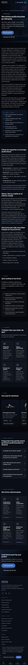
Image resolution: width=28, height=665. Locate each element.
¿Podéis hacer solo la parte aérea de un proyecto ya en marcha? (12, 456)
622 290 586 (20, 2)
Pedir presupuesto (7, 32)
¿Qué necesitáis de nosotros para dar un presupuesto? (13, 475)
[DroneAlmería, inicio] (4, 2)
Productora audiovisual (6, 609)
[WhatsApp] (2, 593)
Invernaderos (4, 630)
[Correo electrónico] (6, 593)
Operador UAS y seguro (6, 641)
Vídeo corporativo (5, 607)
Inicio (2, 10)
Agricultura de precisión (6, 628)
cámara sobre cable (20, 219)
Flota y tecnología (5, 639)
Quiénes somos (4, 637)
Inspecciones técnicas (6, 621)
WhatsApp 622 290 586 (9, 37)
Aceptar (18, 657)
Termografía (4, 625)
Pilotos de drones (5, 602)
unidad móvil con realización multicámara (11, 223)
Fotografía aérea (5, 604)
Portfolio (3, 644)
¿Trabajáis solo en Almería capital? (12, 450)
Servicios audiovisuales (6, 600)
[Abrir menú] (25, 2)
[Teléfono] (9, 593)
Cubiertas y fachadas (6, 623)
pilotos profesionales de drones (16, 189)
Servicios (7, 10)
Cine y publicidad (5, 611)
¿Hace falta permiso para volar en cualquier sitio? (12, 463)
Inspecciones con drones (7, 618)
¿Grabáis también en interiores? (11, 469)
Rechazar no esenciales (9, 657)
